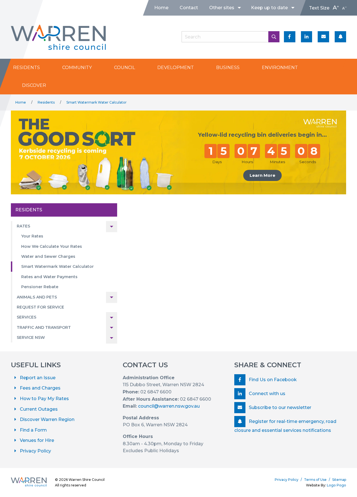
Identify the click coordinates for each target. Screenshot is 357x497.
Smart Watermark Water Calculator (96, 102)
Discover (34, 85)
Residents (26, 67)
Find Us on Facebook (272, 379)
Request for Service (40, 307)
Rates (23, 226)
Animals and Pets (37, 297)
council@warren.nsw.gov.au (169, 406)
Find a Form (33, 430)
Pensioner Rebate (39, 286)
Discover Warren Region (47, 419)
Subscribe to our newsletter (279, 407)
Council (124, 67)
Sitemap (339, 480)
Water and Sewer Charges (48, 256)
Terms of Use (315, 480)
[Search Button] (273, 36)
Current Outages (39, 409)
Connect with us (266, 393)
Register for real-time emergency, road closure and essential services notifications (285, 426)
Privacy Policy (35, 451)
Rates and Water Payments (49, 276)
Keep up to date (269, 7)
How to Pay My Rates (44, 398)
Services (26, 317)
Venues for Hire (37, 440)
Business (228, 67)
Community (77, 67)
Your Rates (32, 236)
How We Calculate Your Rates (51, 246)
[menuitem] (161, 8)
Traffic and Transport (44, 327)
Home (161, 7)
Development (175, 67)
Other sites (221, 7)
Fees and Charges (40, 388)
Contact (189, 7)
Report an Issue (38, 377)
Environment (280, 67)
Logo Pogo (336, 485)
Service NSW (31, 337)
